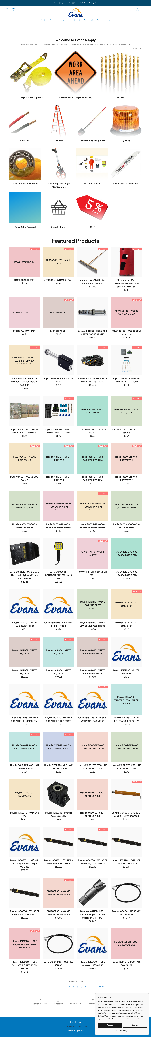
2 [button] (65, 987)
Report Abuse (83, 1027)
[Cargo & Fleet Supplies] (30, 72)
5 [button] (77, 987)
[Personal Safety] (92, 164)
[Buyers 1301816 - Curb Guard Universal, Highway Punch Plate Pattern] (24, 553)
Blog (109, 20)
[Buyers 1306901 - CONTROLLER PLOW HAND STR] (58, 553)
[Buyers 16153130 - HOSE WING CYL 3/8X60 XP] (92, 943)
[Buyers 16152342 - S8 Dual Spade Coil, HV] (58, 794)
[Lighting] (126, 121)
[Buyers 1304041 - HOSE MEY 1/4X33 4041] (126, 893)
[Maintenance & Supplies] (25, 164)
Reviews (76, 20)
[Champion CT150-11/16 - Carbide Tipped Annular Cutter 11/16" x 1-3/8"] (92, 893)
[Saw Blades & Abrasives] (126, 164)
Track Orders (75, 1004)
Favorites (93, 1004)
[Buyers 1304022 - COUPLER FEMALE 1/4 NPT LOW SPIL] (24, 411)
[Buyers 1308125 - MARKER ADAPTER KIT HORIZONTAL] (24, 699)
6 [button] (81, 987)
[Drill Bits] (120, 72)
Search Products (40, 1004)
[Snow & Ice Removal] (25, 207)
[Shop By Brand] (59, 207)
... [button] (89, 987)
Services (54, 20)
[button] (75, 12)
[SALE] (92, 207)
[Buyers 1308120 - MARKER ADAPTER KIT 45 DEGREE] (58, 699)
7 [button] (85, 987)
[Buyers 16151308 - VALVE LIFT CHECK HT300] (58, 604)
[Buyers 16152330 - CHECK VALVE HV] (126, 652)
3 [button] (69, 987)
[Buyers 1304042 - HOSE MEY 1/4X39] (58, 943)
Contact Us (88, 20)
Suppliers (65, 20)
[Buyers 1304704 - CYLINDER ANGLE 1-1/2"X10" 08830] (24, 893)
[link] (122, 1030)
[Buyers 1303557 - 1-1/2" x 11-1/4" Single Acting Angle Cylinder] (24, 842)
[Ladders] (59, 121)
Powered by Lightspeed (76, 1031)
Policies (100, 20)
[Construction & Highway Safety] (75, 72)
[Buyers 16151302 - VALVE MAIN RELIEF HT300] (24, 604)
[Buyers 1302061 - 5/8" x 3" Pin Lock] (58, 360)
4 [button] (73, 987)
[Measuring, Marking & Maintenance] (59, 164)
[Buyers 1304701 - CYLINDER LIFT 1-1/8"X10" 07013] (126, 842)
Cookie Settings (69, 1027)
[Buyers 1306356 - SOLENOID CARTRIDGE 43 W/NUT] (92, 312)
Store (43, 20)
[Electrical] (25, 121)
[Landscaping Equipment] (92, 121)
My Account (58, 1004)
